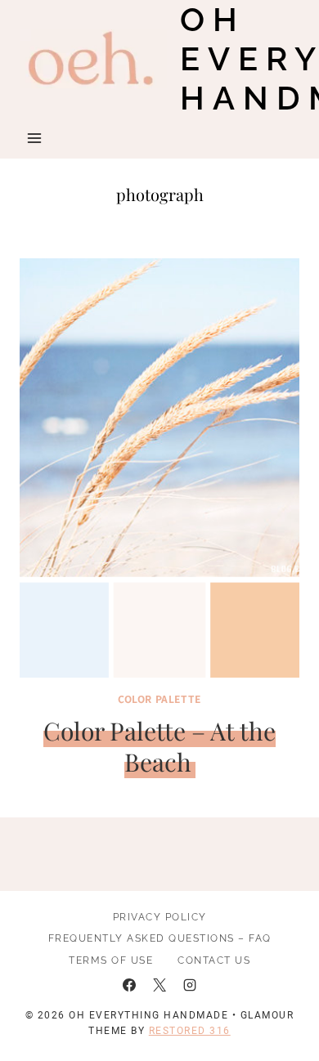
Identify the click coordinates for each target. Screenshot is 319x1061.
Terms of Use (111, 960)
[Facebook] (129, 985)
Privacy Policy (160, 917)
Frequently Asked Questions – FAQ (160, 938)
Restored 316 (190, 1030)
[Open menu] (35, 137)
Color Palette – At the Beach (159, 746)
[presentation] (159, 468)
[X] (159, 985)
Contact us (213, 960)
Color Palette (159, 698)
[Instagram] (190, 985)
